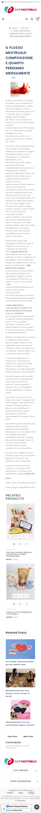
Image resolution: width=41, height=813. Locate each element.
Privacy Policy (21, 800)
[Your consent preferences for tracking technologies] (4, 809)
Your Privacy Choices (18, 806)
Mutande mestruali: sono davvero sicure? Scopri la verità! (18, 693)
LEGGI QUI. (30, 473)
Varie (13, 78)
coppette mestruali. (19, 251)
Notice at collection (12, 810)
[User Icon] (32, 19)
